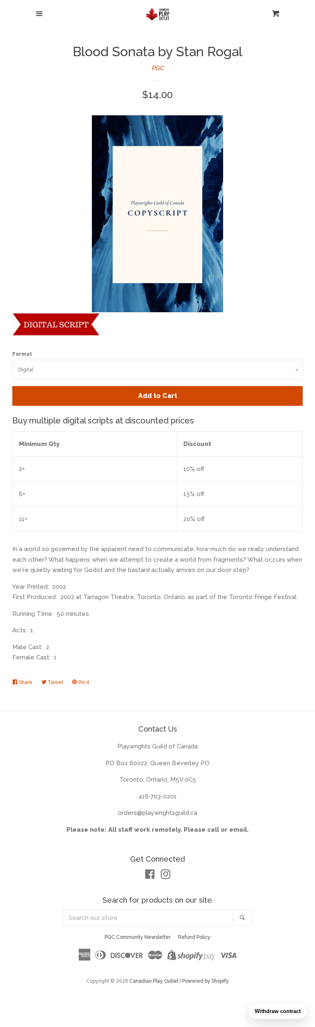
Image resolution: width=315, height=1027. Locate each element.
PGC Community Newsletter (138, 937)
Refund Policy (194, 937)
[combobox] (148, 918)
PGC (157, 68)
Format (22, 354)
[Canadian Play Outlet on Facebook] (150, 876)
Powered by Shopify (205, 981)
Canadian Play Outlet (153, 981)
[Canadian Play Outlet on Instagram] (166, 876)
